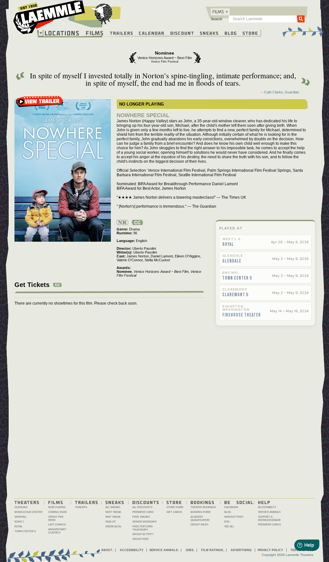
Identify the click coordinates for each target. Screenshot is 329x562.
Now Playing (57, 507)
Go (300, 18)
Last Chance (57, 524)
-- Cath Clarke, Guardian (280, 92)
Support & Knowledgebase (269, 518)
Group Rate (140, 539)
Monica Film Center (28, 512)
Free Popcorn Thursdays (142, 528)
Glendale (231, 261)
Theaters (27, 502)
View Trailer (40, 103)
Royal (228, 244)
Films (95, 32)
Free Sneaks (141, 516)
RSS (226, 521)
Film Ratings (212, 550)
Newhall (20, 516)
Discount (182, 32)
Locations (62, 33)
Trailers (121, 32)
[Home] (67, 19)
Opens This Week (55, 518)
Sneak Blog (113, 526)
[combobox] (220, 11)
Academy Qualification (200, 518)
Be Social (238, 502)
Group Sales (199, 524)
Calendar (151, 32)
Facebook (231, 507)
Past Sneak (112, 516)
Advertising (241, 550)
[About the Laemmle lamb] (102, 13)
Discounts (145, 502)
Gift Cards (174, 512)
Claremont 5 (235, 295)
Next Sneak (113, 512)
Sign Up (110, 521)
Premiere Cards (269, 524)
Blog (231, 32)
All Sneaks (112, 507)
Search (216, 19)
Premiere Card (143, 512)
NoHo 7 (19, 521)
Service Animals (269, 512)
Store (250, 32)
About (106, 550)
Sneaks (209, 32)
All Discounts (142, 507)
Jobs (189, 550)
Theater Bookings (203, 507)
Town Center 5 (237, 278)
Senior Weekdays (144, 521)
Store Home (174, 507)
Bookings (203, 502)
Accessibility (267, 507)
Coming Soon (57, 512)
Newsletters (233, 516)
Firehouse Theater (241, 315)
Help (264, 502)
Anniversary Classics (57, 531)
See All (229, 526)
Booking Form (200, 512)
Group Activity (143, 534)
